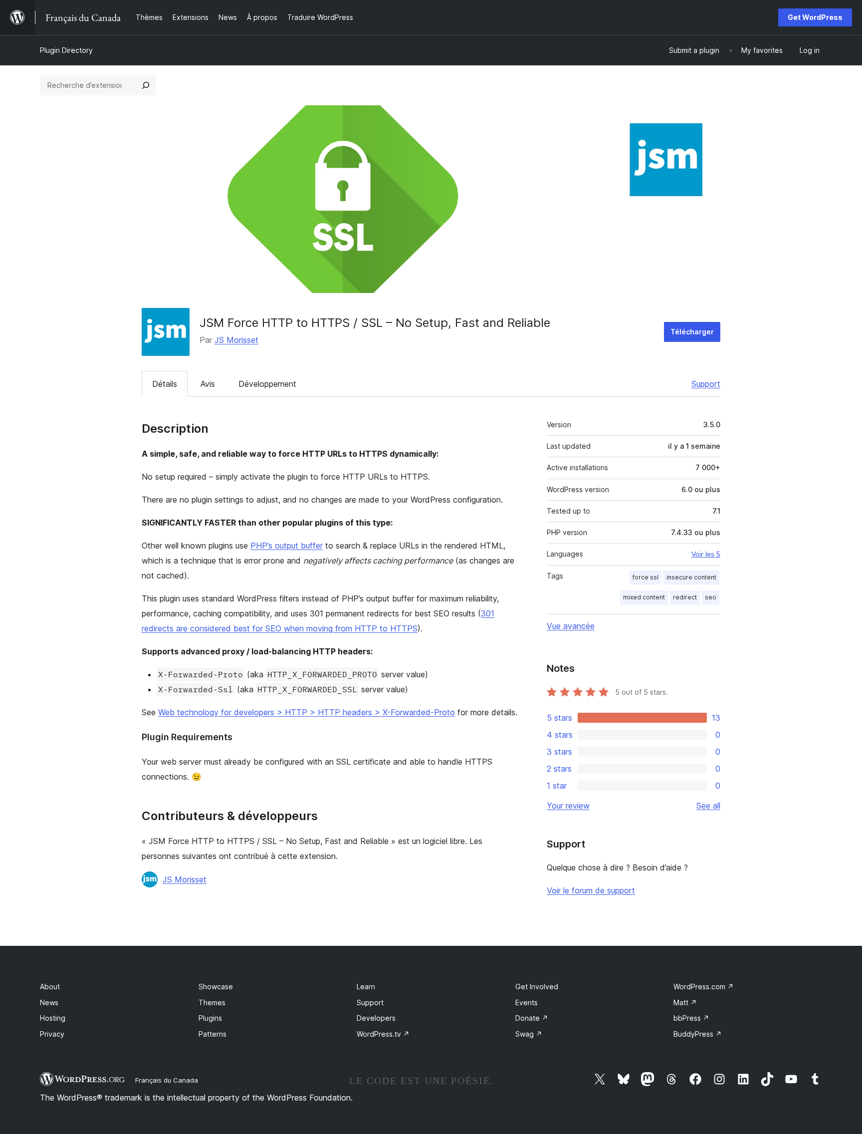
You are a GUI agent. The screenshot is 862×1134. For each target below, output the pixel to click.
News (49, 1002)
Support (705, 384)
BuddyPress (697, 1034)
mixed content (644, 597)
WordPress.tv (383, 1034)
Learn (366, 986)
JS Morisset (236, 340)
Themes (212, 1002)
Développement (267, 384)
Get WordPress (815, 17)
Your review (568, 806)
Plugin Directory (66, 50)
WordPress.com (703, 986)
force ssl (645, 577)
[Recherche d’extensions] (146, 85)
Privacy (52, 1034)
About (50, 986)
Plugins (210, 1018)
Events (526, 1002)
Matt (685, 1002)
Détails (164, 384)
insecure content (691, 577)
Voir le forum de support (591, 890)
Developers (376, 1018)
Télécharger (692, 331)
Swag (528, 1034)
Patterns (212, 1034)
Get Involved (536, 986)
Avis (208, 384)
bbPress (691, 1018)
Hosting (52, 1018)
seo (710, 597)
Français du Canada (166, 1080)
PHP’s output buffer (286, 546)
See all (708, 806)
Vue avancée (571, 626)
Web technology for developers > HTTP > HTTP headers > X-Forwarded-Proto (306, 712)
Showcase (216, 986)
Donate (531, 1018)
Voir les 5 (705, 554)
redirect (685, 597)
